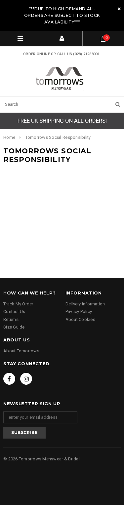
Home (9, 137)
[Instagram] (26, 379)
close (119, 8)
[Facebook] (9, 379)
